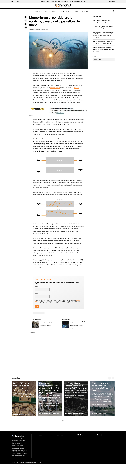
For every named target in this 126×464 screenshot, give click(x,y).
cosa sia (76, 88)
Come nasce (59, 435)
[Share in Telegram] (26, 24)
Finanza (80, 325)
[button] (110, 1)
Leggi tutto (83, 1)
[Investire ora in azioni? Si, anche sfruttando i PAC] (44, 323)
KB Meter (80, 435)
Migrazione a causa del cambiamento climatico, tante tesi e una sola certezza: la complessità (103, 49)
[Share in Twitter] (26, 20)
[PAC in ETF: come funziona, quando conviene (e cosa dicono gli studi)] (24, 398)
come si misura (55, 88)
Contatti (99, 435)
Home (40, 435)
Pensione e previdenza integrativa (46, 413)
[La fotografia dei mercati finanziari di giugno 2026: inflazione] (76, 398)
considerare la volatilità (39, 313)
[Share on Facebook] (26, 17)
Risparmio (38, 29)
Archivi (94, 56)
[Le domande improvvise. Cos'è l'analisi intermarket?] (73, 323)
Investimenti (31, 29)
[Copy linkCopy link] (26, 27)
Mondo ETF (15, 414)
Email (37, 293)
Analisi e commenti (74, 325)
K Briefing (43, 1)
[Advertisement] (58, 352)
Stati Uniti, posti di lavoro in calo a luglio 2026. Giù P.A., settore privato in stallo (63, 1)
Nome (36, 286)
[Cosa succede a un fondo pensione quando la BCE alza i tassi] (102, 398)
